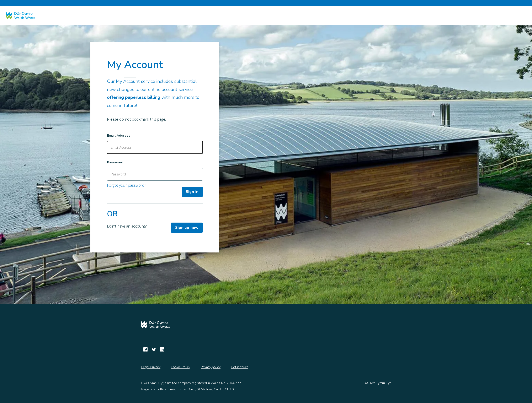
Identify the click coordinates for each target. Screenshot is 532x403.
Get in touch (239, 367)
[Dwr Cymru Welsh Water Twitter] (154, 349)
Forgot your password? (126, 185)
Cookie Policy (180, 367)
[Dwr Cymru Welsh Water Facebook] (145, 349)
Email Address (118, 135)
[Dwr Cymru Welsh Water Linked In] (162, 349)
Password (115, 162)
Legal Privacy (150, 367)
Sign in (192, 191)
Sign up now (187, 227)
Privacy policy (210, 367)
